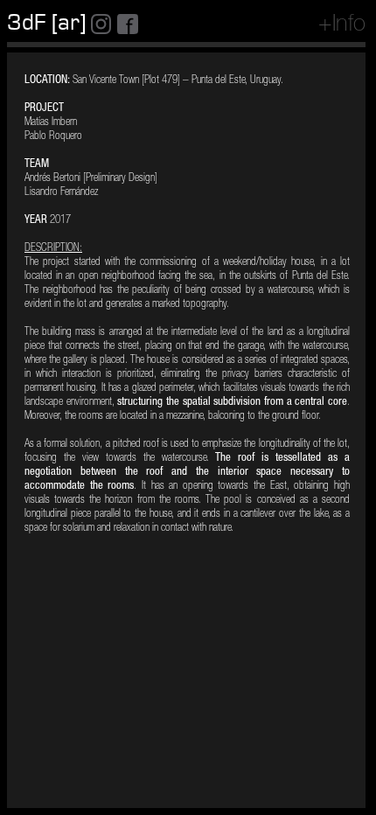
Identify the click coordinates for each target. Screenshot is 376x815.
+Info (342, 25)
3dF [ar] (46, 23)
